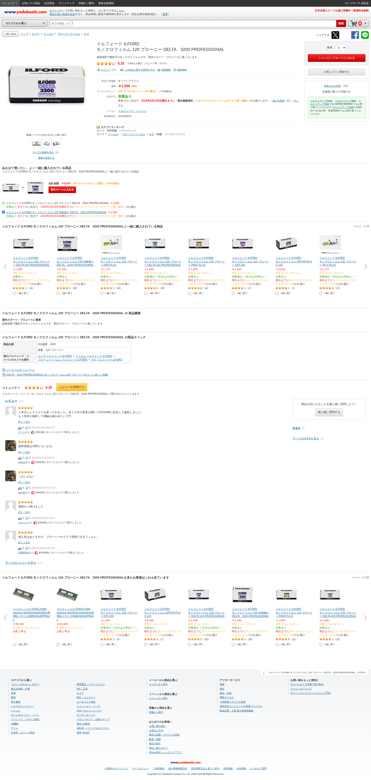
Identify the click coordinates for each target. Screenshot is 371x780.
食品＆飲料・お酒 (20, 688)
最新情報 (182, 70)
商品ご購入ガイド (158, 748)
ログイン (54, 10)
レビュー (105, 70)
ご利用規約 (158, 768)
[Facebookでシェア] (355, 38)
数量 (329, 47)
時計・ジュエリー (86, 697)
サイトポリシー (140, 768)
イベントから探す (158, 698)
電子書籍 (15, 702)
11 (206, 287)
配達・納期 (155, 739)
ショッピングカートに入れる (337, 57)
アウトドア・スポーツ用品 (25, 719)
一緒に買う (23, 293)
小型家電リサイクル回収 (233, 702)
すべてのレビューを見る (20, 562)
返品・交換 (225, 693)
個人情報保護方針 (177, 768)
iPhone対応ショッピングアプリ (165, 752)
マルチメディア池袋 (342, 107)
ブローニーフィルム (133, 134)
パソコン (15, 710)
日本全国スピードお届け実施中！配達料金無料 (342, 10)
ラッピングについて (301, 688)
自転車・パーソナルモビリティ (93, 728)
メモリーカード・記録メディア (93, 719)
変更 (165, 14)
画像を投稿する (46, 158)
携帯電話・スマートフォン (91, 684)
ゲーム (14, 728)
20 (162, 287)
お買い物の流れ (157, 726)
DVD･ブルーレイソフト (89, 710)
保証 (222, 688)
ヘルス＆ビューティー (23, 706)
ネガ (151, 134)
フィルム (113, 134)
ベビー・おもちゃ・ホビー (25, 684)
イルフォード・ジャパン (132, 111)
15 (31, 287)
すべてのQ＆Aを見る (306, 438)
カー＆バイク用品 (86, 702)
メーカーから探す (158, 684)
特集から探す (156, 712)
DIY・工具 (82, 688)
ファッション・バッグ (88, 706)
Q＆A (296, 428)
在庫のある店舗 (332, 86)
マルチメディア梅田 (345, 100)
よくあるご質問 (258, 768)
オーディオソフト (86, 715)
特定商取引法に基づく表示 (205, 768)
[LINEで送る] (365, 38)
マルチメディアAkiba (321, 100)
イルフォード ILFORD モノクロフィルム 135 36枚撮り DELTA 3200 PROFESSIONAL (56, 212)
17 (337, 287)
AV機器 (14, 723)
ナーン (21, 432)
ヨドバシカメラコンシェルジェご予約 (310, 693)
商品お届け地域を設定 (62, 14)
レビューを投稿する (71, 386)
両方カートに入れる (62, 189)
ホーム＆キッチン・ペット (25, 715)
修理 (222, 684)
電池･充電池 (83, 723)
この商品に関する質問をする (139, 70)
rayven (22, 462)
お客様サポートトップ (116, 768)
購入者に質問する (329, 412)
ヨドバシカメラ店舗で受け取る (307, 684)
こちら (120, 10)
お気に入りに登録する (337, 71)
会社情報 (241, 768)
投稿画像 (166, 70)
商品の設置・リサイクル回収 (164, 734)
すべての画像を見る (43, 152)
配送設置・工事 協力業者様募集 (236, 710)
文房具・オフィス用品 (23, 732)
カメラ (100, 130)
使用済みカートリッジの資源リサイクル (241, 706)
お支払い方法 (156, 730)
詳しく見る (24, 421)
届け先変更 (278, 100)
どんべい (23, 522)
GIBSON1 (23, 552)
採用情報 (228, 768)
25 (118, 287)
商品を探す (155, 743)
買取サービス (227, 697)
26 (75, 287)
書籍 (13, 697)
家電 (13, 693)
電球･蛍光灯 (83, 732)
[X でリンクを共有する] (335, 38)
